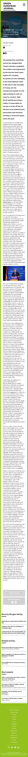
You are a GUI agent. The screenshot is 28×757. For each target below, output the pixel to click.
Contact (14, 740)
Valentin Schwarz (21, 688)
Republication (14, 593)
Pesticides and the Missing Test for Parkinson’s (12, 692)
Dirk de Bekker (5, 695)
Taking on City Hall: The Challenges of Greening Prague (12, 627)
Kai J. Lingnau (14, 688)
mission (12, 392)
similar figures (7, 202)
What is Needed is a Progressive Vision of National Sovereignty (14, 655)
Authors (14, 715)
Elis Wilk (9, 755)
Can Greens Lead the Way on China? (12, 698)
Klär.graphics (24, 753)
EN (4, 47)
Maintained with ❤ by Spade (7, 753)
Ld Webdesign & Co (17, 753)
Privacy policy (14, 742)
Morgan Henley (8, 43)
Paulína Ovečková (6, 700)
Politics (6, 27)
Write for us (14, 735)
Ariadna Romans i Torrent (7, 681)
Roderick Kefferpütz (14, 649)
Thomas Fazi (4, 657)
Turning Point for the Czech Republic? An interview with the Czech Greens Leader (13, 632)
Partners (14, 717)
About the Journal (14, 710)
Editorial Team (14, 712)
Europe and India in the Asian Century (12, 647)
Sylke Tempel (5, 664)
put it (10, 204)
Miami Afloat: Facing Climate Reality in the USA (14, 622)
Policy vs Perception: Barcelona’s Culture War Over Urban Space (13, 678)
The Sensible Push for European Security (13, 662)
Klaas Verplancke (23, 755)
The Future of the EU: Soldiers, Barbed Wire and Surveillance (13, 685)
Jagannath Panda (5, 649)
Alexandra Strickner (6, 688)
